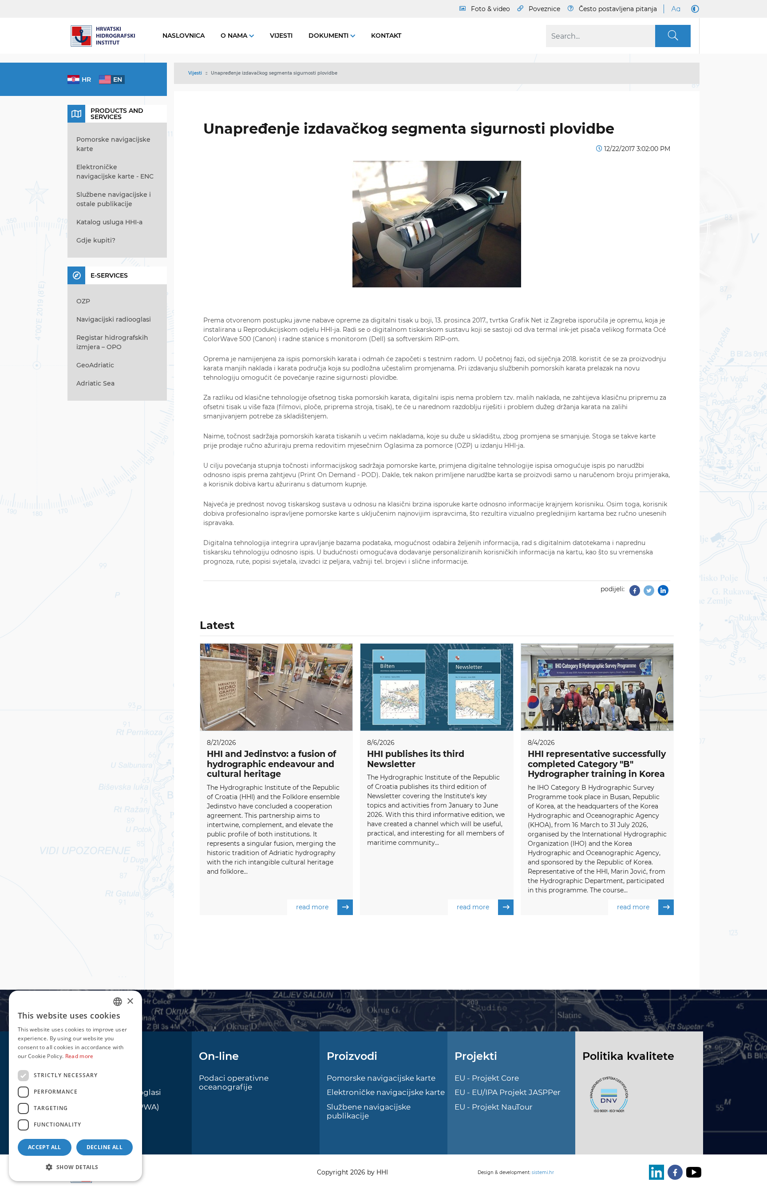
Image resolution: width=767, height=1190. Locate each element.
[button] (75, 1167)
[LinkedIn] (655, 1172)
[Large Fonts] (676, 8)
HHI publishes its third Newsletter (415, 759)
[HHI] (106, 36)
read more (312, 907)
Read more (79, 1056)
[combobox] (117, 1001)
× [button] (130, 1001)
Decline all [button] (105, 1147)
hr (86, 80)
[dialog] (75, 1086)
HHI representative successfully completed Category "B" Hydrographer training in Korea (597, 764)
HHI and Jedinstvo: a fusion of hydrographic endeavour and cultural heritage (271, 764)
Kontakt (386, 36)
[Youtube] (692, 1172)
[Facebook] (634, 593)
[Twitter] (649, 593)
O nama (235, 36)
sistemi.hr (543, 1172)
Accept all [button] (44, 1147)
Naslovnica (183, 36)
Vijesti (281, 36)
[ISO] (606, 1099)
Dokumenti (329, 36)
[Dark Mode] (693, 8)
